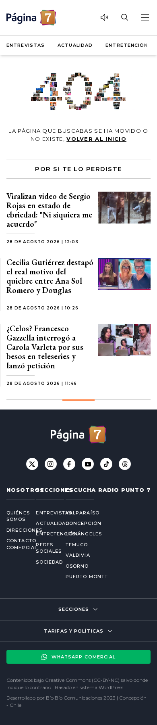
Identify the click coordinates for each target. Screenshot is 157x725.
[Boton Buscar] (124, 17)
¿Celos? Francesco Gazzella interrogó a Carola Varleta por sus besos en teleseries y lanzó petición (44, 347)
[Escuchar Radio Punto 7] (104, 17)
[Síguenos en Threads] (125, 464)
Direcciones (14, 530)
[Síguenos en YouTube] (88, 464)
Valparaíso (82, 513)
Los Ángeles (84, 534)
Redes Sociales (44, 548)
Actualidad (75, 45)
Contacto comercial (14, 544)
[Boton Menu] (144, 17)
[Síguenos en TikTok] (106, 464)
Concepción (83, 523)
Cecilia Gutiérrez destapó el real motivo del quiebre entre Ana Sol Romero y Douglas (49, 276)
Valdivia (78, 555)
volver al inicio (96, 139)
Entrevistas (25, 45)
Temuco (77, 544)
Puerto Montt (87, 576)
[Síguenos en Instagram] (51, 464)
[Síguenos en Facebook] (69, 464)
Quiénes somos (14, 516)
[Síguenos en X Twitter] (32, 464)
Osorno (77, 566)
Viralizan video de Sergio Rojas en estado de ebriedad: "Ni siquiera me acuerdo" (49, 210)
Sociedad (44, 562)
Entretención (126, 45)
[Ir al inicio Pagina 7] (31, 17)
